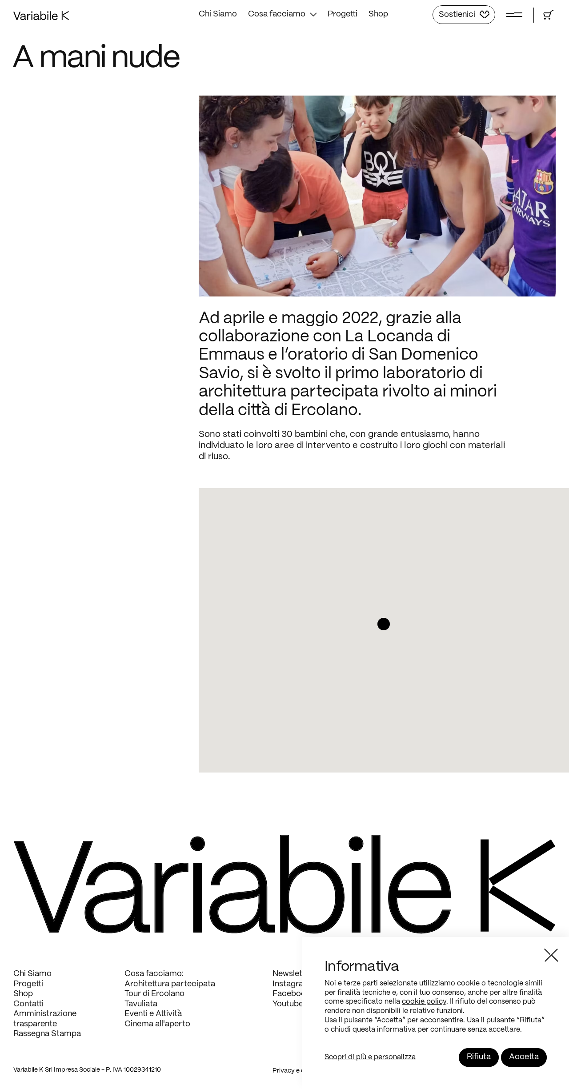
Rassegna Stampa (47, 1034)
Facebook (291, 994)
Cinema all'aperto (157, 1024)
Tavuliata (140, 1004)
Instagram (291, 984)
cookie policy (424, 1001)
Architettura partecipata (169, 984)
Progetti (342, 14)
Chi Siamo (218, 14)
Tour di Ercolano (154, 994)
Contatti (28, 1004)
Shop (378, 14)
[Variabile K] (41, 18)
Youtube (287, 1004)
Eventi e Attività (153, 1014)
